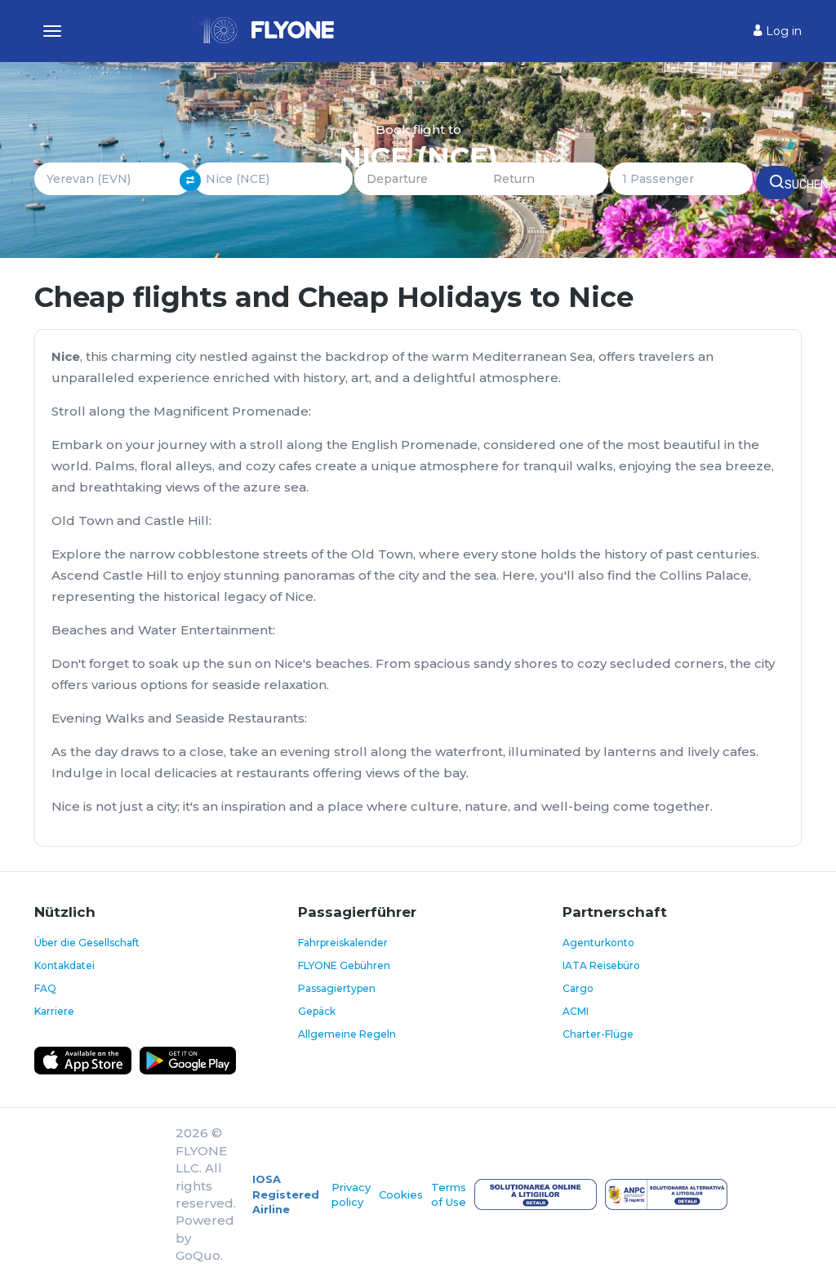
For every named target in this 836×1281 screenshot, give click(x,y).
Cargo (578, 988)
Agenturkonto (598, 942)
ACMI (576, 1011)
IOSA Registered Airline (285, 1194)
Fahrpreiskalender (343, 942)
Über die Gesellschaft (87, 942)
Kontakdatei (64, 965)
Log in (782, 31)
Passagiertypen (337, 988)
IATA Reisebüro (601, 965)
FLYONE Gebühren (344, 965)
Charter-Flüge (598, 1034)
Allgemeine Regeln (347, 1034)
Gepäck (317, 1011)
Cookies (401, 1194)
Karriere (54, 1011)
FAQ (45, 988)
